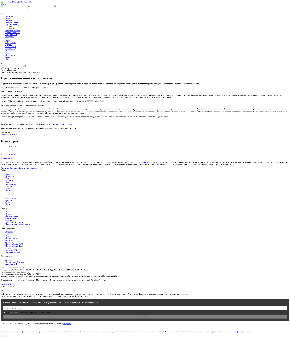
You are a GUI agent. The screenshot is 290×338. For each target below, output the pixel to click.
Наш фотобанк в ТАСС (14, 244)
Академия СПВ (11, 35)
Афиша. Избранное (12, 33)
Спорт (7, 59)
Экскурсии (9, 37)
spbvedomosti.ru (142, 162)
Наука (7, 18)
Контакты (9, 240)
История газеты (11, 238)
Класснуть (14, 134)
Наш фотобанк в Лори (14, 246)
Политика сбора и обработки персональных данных (21, 168)
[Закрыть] (2, 294)
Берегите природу (12, 24)
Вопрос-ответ (10, 47)
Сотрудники (10, 236)
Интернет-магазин (12, 31)
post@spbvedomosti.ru (9, 284)
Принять (4, 336)
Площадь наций (11, 22)
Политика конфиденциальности (17, 224)
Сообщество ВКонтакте (14, 262)
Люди (7, 53)
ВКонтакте (67, 124)
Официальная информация (15, 222)
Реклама (8, 234)
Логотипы (9, 242)
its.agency (67, 324)
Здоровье (8, 45)
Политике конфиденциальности (238, 332)
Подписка (9, 232)
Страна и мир (10, 49)
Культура (8, 57)
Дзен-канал (9, 260)
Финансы (9, 51)
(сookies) (75, 332)
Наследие (9, 16)
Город (7, 41)
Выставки (9, 27)
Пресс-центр (10, 55)
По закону (9, 20)
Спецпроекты (10, 43)
